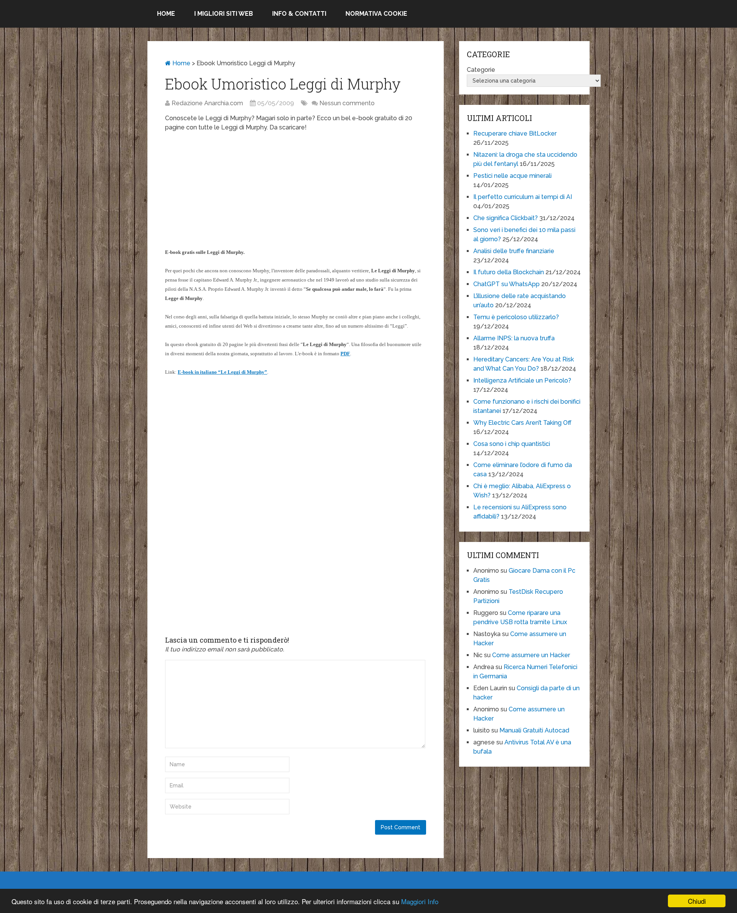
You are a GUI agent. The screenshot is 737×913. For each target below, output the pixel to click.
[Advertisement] (295, 193)
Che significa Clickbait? (505, 218)
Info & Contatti (299, 13)
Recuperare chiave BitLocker (515, 133)
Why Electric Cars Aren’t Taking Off (522, 422)
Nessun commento (347, 103)
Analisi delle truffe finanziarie (513, 251)
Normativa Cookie (376, 13)
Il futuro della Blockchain (508, 272)
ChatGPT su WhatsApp (506, 284)
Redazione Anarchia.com (207, 103)
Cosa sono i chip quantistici (511, 443)
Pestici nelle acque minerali (512, 175)
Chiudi (697, 901)
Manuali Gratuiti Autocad (534, 730)
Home (166, 13)
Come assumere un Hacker (531, 655)
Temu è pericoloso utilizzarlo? (516, 317)
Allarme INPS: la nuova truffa (514, 338)
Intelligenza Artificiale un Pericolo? (522, 380)
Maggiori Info (419, 901)
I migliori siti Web (223, 13)
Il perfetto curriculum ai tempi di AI (522, 196)
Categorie (481, 69)
